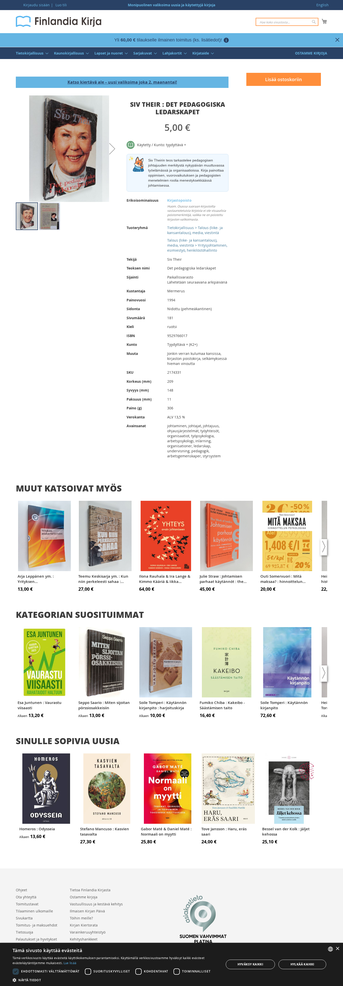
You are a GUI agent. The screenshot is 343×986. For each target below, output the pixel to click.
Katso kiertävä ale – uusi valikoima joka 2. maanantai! (122, 82)
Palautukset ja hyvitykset (36, 939)
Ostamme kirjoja (83, 897)
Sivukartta (24, 918)
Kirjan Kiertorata (84, 925)
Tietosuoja (24, 932)
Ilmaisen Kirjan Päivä (87, 911)
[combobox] (287, 22)
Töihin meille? (81, 918)
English (322, 5)
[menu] (171, 53)
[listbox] (330, 949)
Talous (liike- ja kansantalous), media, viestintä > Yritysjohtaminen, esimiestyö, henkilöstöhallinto (197, 245)
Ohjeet (21, 890)
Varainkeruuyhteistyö (87, 932)
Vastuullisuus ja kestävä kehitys (96, 904)
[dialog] (171, 964)
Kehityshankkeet (83, 939)
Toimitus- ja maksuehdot (36, 925)
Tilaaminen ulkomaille (34, 911)
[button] (112, 148)
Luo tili (61, 5)
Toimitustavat (27, 904)
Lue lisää (70, 963)
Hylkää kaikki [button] (302, 964)
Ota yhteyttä (26, 897)
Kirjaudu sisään (36, 5)
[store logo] (58, 21)
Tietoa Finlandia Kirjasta (90, 890)
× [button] (337, 949)
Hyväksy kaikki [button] (250, 964)
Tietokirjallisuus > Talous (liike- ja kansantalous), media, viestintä (195, 230)
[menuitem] (30, 53)
